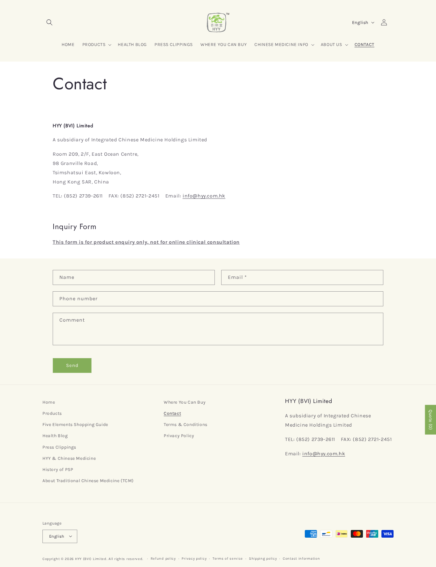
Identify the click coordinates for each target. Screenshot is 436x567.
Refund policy (163, 558)
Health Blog (55, 436)
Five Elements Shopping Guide (75, 425)
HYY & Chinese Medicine (69, 458)
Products (52, 413)
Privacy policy (194, 558)
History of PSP (57, 469)
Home (48, 402)
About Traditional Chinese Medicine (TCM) (88, 481)
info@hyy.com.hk (204, 196)
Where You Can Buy (185, 402)
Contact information (301, 558)
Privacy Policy (179, 436)
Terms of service (228, 558)
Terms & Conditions (185, 425)
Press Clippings (59, 447)
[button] (49, 22)
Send (72, 365)
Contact (172, 413)
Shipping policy (263, 558)
